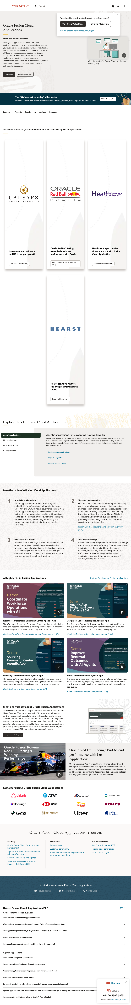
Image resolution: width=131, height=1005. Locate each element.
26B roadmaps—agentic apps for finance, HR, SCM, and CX (21, 862)
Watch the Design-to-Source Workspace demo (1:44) (90, 634)
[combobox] (65, 6)
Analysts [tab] (42, 112)
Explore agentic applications (58, 452)
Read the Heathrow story (103, 264)
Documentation (68, 891)
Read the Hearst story (60, 399)
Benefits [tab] (28, 112)
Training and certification (103, 849)
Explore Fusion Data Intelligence (21, 857)
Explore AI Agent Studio (57, 463)
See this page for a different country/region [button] (77, 30)
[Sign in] (118, 6)
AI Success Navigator (101, 852)
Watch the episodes (107, 99)
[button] (7, 6)
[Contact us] (123, 6)
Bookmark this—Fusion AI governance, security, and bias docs (67, 853)
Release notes (56, 845)
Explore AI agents (55, 458)
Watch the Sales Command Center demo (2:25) (87, 691)
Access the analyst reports (13, 735)
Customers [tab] (7, 112)
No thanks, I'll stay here (99, 24)
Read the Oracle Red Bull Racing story (64, 263)
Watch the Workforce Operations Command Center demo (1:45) (31, 634)
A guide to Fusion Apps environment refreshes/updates (23, 852)
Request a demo (44, 891)
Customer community (59, 849)
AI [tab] (35, 112)
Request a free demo (25, 74)
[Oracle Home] (20, 6)
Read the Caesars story (19, 264)
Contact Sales (9, 74)
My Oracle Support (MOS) (103, 845)
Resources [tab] (53, 112)
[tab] (21, 435)
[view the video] (108, 48)
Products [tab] (18, 112)
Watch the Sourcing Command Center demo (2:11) (25, 689)
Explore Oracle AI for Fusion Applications (109, 578)
